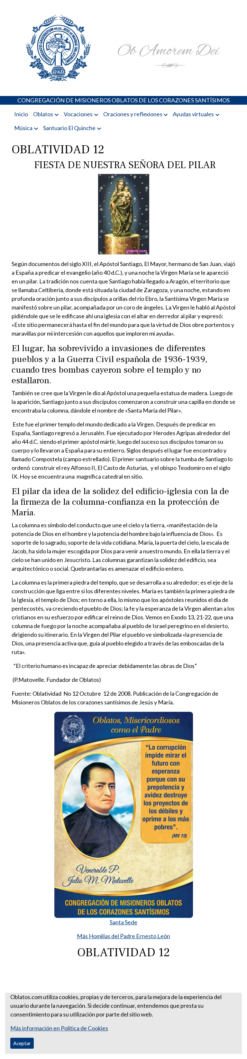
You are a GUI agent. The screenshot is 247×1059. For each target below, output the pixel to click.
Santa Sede (123, 922)
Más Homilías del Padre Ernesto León (123, 936)
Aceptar (22, 1043)
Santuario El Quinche (69, 127)
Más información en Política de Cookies (59, 1028)
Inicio (21, 114)
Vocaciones (78, 114)
